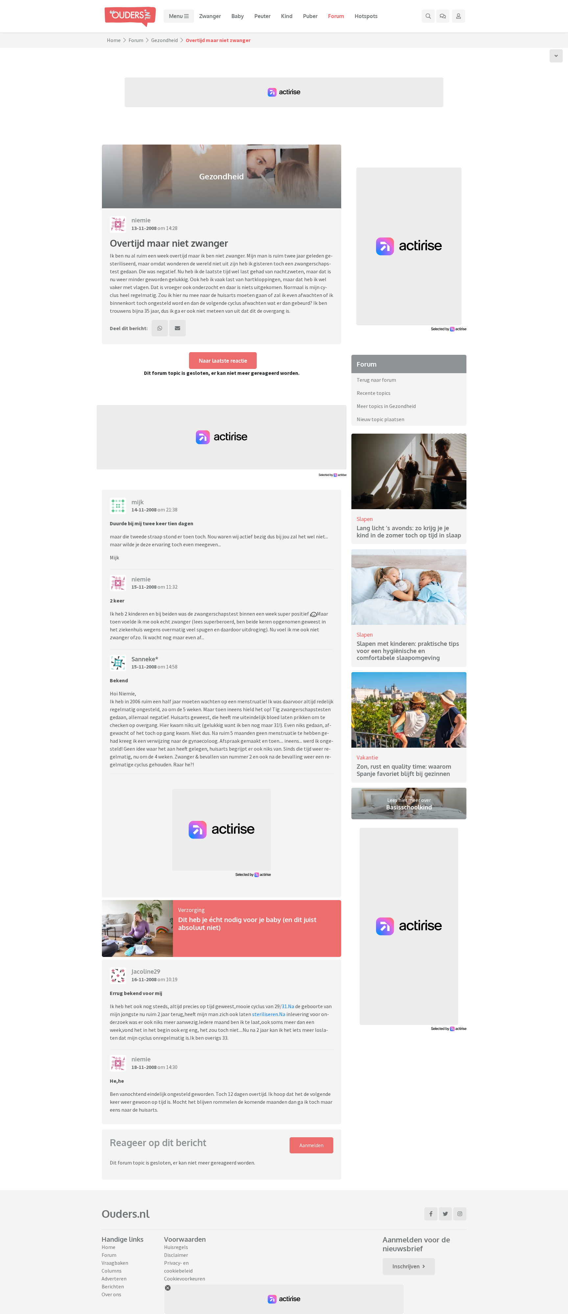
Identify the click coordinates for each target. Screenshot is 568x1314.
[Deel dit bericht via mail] (177, 328)
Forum (336, 16)
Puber (310, 16)
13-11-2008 (143, 228)
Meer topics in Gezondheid (386, 406)
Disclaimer (176, 1255)
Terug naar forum (376, 379)
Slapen (365, 519)
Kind (287, 16)
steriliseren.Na (268, 1014)
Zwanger (210, 16)
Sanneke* (144, 659)
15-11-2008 (143, 586)
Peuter (262, 16)
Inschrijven (406, 1266)
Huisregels (176, 1247)
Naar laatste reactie (223, 360)
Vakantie (367, 757)
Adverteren (114, 1278)
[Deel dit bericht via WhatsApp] (160, 328)
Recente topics (373, 393)
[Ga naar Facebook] (431, 1213)
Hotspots (366, 16)
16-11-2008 (143, 979)
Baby (237, 16)
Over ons (111, 1294)
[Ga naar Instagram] (459, 1213)
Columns (112, 1270)
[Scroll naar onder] (556, 55)
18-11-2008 (143, 1067)
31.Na (288, 1006)
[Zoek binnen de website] (428, 16)
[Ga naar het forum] (442, 16)
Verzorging (191, 910)
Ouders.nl (126, 1213)
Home (114, 40)
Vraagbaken (115, 1262)
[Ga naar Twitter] (445, 1213)
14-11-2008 (143, 509)
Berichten (113, 1286)
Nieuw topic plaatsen (380, 419)
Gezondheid (164, 40)
